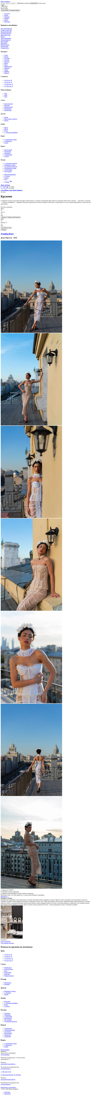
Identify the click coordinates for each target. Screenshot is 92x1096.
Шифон (6, 71)
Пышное (7, 17)
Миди (6, 129)
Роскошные (7, 108)
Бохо (5, 971)
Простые (7, 105)
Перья (6, 117)
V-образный (8, 141)
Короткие (7, 1001)
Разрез (6, 143)
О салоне (7, 176)
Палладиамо (4, 46)
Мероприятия (10, 174)
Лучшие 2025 (5, 10)
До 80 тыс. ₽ (8, 956)
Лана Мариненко (6, 38)
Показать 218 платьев (14, 217)
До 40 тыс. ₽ (8, 954)
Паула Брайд (4, 41)
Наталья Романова (6, 28)
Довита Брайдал (6, 40)
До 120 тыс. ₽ (8, 960)
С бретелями (8, 170)
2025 (5, 96)
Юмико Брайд (5, 45)
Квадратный (8, 150)
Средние (7, 1006)
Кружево (7, 58)
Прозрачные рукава (10, 168)
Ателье (6, 178)
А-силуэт (7, 13)
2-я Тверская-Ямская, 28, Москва (11, 1075)
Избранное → (5, 896)
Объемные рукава (9, 165)
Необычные (8, 110)
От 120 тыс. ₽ (8, 958)
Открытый (7, 151)
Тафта (6, 69)
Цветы (6, 120)
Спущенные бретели (10, 166)
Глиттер (6, 60)
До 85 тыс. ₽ (8, 82)
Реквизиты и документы (8, 1087)
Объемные (7, 1015)
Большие (7, 984)
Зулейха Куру (5, 48)
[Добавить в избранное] (1, 890)
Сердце (6, 156)
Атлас (6, 55)
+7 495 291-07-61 (6, 1072)
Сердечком (7, 1031)
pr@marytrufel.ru (6, 1068)
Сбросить (4, 217)
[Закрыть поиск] (3, 6)
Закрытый (7, 153)
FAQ (5, 179)
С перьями (7, 993)
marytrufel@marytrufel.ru (8, 1064)
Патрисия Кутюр (6, 33)
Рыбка (6, 15)
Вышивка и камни (10, 991)
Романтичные (8, 107)
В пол (6, 131)
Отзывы (6, 182)
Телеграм (7, 1092)
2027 (5, 93)
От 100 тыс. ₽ (8, 86)
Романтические (9, 976)
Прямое (6, 18)
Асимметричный (9, 1030)
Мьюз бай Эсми (5, 35)
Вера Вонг (4, 43)
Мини (6, 127)
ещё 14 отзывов (5, 941)
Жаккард (7, 68)
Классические (8, 104)
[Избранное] (2, 188)
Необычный (8, 66)
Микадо (6, 73)
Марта (3, 36)
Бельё (6, 20)
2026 (5, 95)
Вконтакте (7, 1093)
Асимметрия (8, 154)
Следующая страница (7, 943)
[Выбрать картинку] (6, 7)
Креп (5, 65)
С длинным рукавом (10, 163)
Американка (8, 1028)
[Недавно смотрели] (5, 188)
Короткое (7, 21)
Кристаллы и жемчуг (10, 119)
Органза (6, 61)
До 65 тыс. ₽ (8, 80)
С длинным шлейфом (11, 132)
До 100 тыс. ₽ (8, 84)
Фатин (6, 57)
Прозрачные (8, 1018)
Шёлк (6, 63)
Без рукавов (8, 171)
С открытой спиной (10, 139)
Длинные (7, 1013)
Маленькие (7, 982)
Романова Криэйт (14, 10)
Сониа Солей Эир (6, 30)
